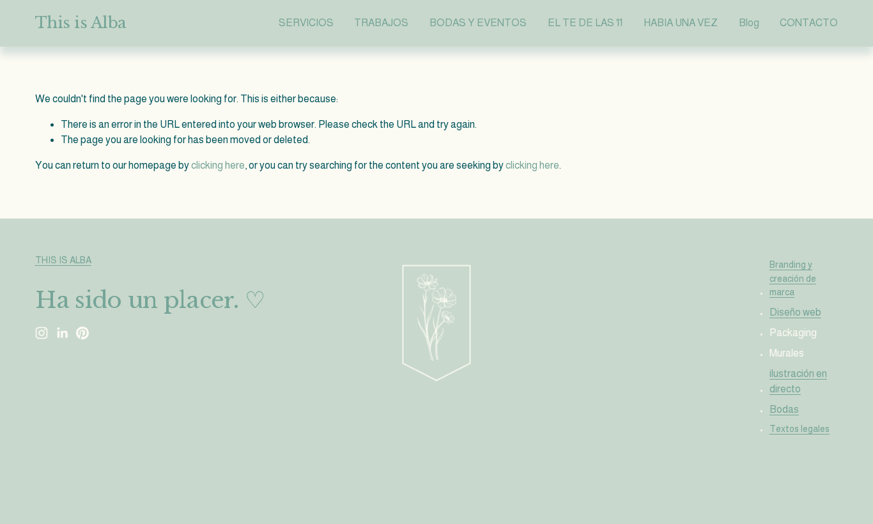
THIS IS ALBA (63, 260)
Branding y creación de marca (792, 278)
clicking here (218, 165)
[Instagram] (41, 333)
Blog (749, 22)
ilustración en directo (798, 381)
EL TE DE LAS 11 (585, 22)
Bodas (784, 409)
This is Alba (81, 23)
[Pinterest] (82, 333)
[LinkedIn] (62, 333)
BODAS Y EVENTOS (478, 22)
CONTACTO (809, 22)
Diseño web (795, 312)
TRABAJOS (381, 22)
